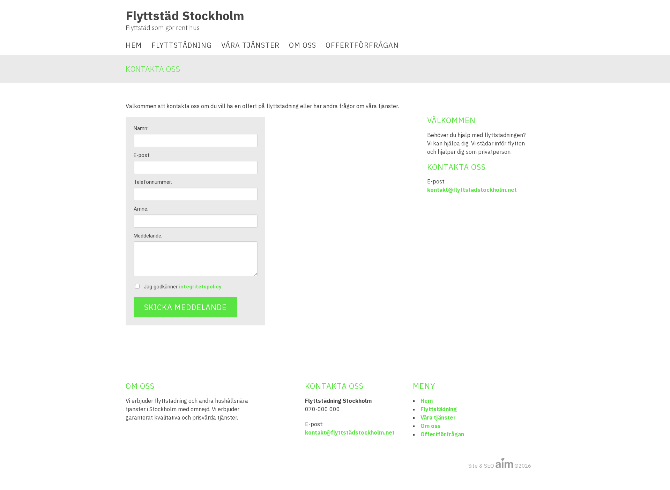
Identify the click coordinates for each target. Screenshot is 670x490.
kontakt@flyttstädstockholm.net (472, 189)
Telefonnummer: (153, 182)
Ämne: (141, 209)
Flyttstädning (181, 45)
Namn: (141, 128)
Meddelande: (148, 236)
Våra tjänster (250, 45)
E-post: (142, 155)
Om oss (302, 45)
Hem (134, 45)
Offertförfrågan (362, 45)
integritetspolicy (200, 287)
